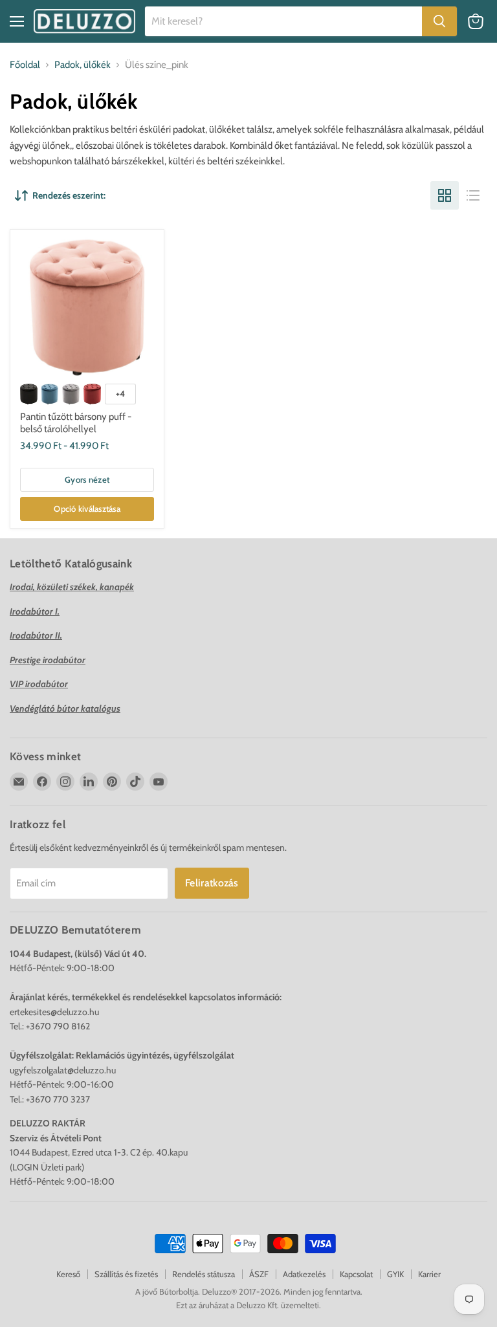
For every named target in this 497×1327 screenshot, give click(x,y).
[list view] (473, 195)
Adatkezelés (304, 1274)
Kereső (68, 1274)
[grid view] (444, 195)
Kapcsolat (356, 1274)
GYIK (395, 1274)
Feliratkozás (212, 883)
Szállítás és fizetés (126, 1274)
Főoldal (25, 65)
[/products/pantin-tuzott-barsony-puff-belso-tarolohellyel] (87, 307)
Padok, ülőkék (82, 65)
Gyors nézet (87, 479)
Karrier (429, 1274)
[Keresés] (439, 21)
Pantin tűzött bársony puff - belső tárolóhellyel (75, 423)
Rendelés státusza (203, 1274)
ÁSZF (259, 1274)
